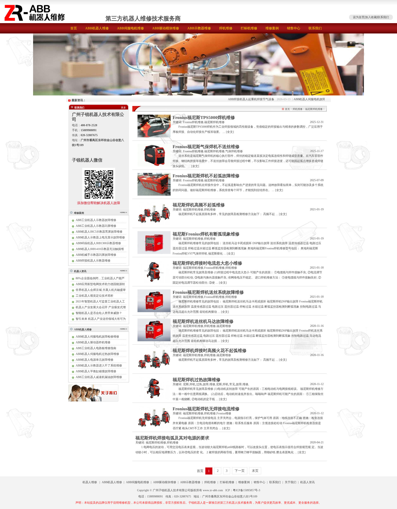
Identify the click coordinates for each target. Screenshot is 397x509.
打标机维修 (249, 28)
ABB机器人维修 (97, 28)
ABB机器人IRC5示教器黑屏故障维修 (99, 231)
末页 (255, 470)
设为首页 (359, 17)
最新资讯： (79, 100)
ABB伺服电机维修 (130, 28)
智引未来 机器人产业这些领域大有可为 (101, 318)
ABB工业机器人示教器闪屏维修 (96, 225)
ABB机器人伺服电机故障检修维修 (306, 99)
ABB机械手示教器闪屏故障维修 (96, 254)
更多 (123, 107)
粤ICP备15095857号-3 (246, 490)
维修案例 (272, 28)
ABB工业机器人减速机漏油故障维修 (99, 377)
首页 (73, 28)
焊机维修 (225, 28)
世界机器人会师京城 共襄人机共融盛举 (101, 289)
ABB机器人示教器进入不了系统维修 (99, 365)
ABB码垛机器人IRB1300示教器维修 (98, 243)
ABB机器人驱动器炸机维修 (93, 342)
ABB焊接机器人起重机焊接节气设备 (242, 99)
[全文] (230, 131)
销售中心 (293, 28)
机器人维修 (90, 482)
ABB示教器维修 (199, 28)
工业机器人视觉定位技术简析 (94, 295)
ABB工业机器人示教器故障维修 (96, 220)
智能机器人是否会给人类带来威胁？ (99, 313)
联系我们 (383, 17)
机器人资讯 (80, 271)
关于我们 (290, 482)
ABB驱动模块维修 (165, 28)
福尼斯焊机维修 (314, 109)
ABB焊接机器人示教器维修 (93, 260)
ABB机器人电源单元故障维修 (94, 359)
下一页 (240, 470)
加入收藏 (371, 17)
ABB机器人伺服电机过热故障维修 (97, 354)
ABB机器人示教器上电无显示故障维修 (100, 237)
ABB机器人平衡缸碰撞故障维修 (96, 371)
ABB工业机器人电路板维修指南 (96, 348)
